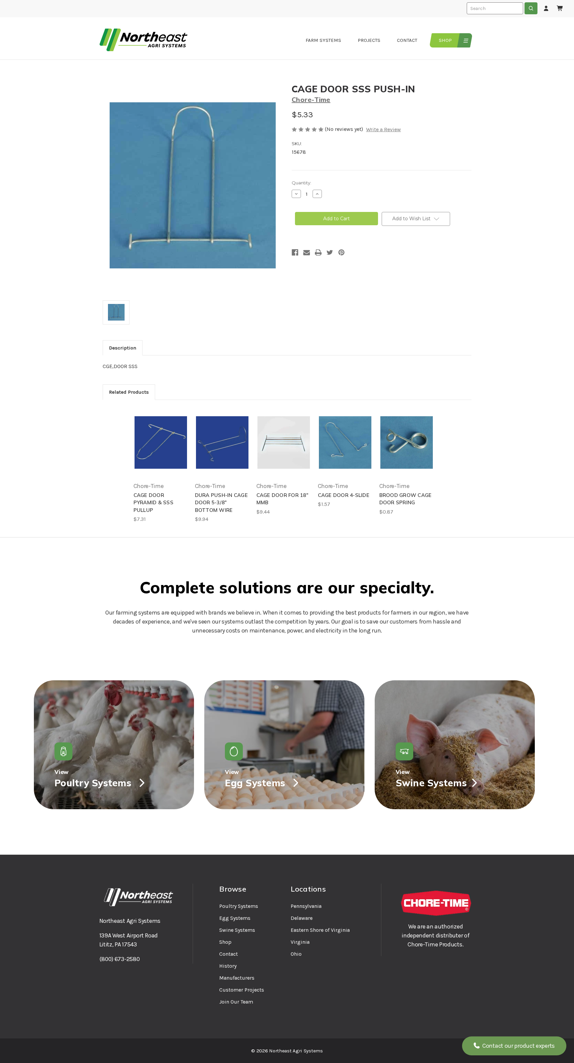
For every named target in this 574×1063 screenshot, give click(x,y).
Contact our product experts (518, 1045)
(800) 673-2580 (119, 959)
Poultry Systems (238, 906)
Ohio (296, 954)
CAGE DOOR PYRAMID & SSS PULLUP (153, 502)
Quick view (161, 442)
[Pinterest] (341, 252)
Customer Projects (241, 990)
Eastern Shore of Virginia (320, 930)
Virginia (300, 942)
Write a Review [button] (383, 129)
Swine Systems (237, 930)
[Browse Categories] (465, 40)
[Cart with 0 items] (560, 8)
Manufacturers (236, 978)
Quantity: (301, 182)
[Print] (318, 252)
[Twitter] (330, 252)
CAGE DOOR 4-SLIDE (343, 495)
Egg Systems (234, 918)
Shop (445, 40)
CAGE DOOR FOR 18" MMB (282, 499)
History (228, 966)
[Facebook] (295, 252)
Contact (407, 40)
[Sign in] (546, 8)
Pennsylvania (306, 906)
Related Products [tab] (129, 392)
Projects (369, 40)
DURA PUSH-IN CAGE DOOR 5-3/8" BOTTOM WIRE (221, 502)
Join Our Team (236, 1002)
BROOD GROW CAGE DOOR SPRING (405, 499)
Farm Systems (323, 40)
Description (122, 348)
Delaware (302, 918)
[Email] (306, 252)
